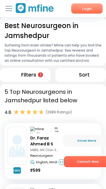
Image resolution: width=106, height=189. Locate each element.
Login (87, 8)
